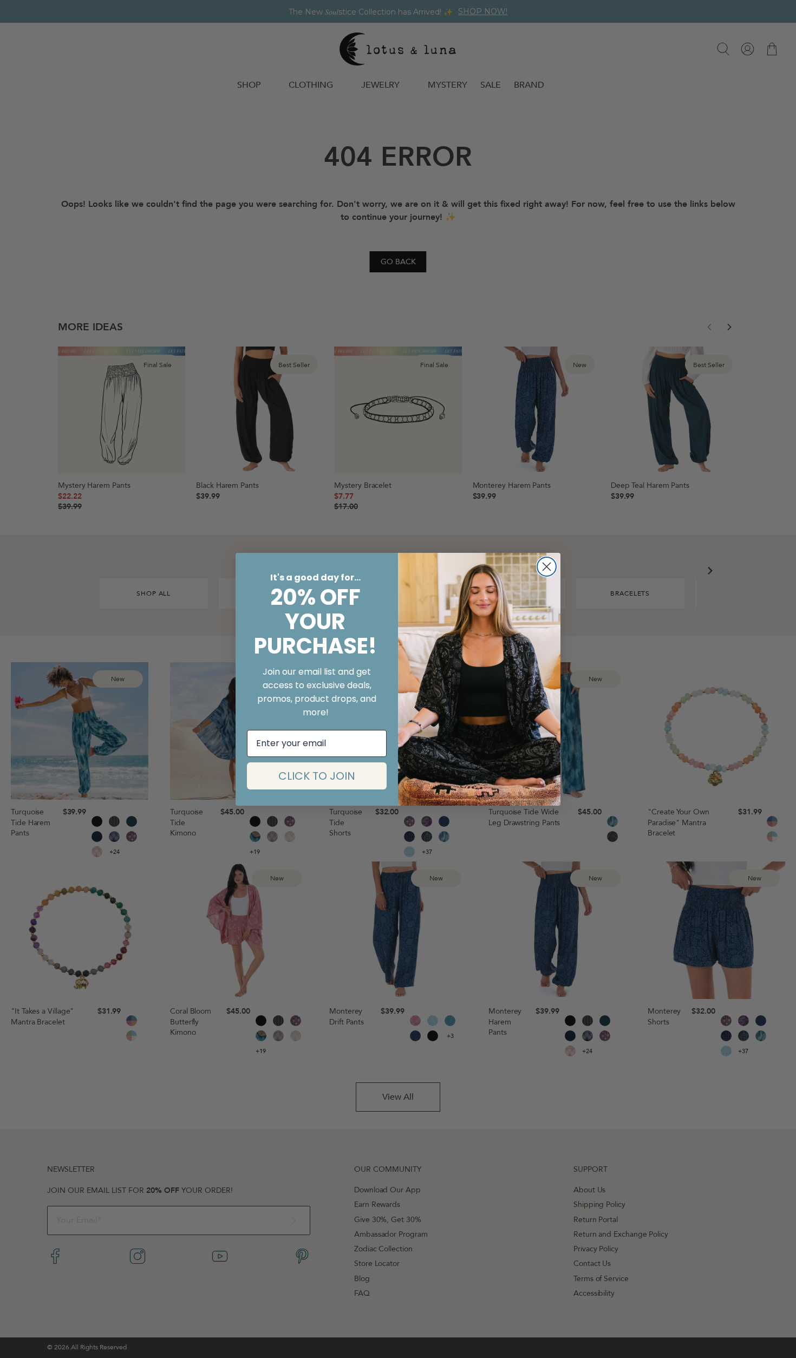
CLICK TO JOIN (316, 776)
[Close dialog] (546, 566)
